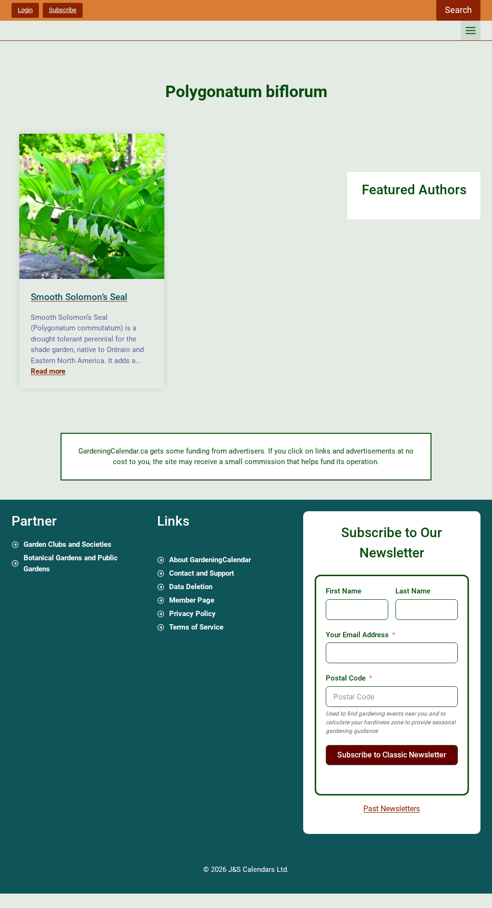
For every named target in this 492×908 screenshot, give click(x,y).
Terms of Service (196, 627)
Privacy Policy (192, 613)
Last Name (412, 591)
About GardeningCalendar (210, 559)
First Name (343, 591)
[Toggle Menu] (470, 30)
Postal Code (346, 678)
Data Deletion (190, 586)
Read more (48, 371)
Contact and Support (201, 573)
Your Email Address (357, 635)
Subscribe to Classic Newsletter (391, 754)
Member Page (191, 600)
